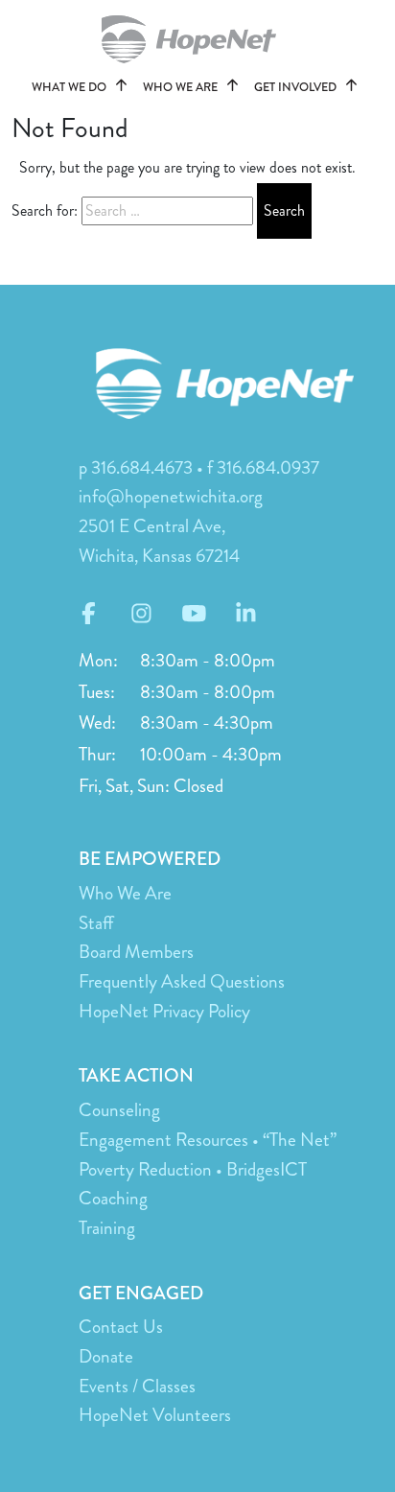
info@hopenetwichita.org (171, 496)
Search (284, 210)
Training (107, 1228)
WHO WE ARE (182, 87)
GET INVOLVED (296, 87)
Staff (96, 923)
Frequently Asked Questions (182, 981)
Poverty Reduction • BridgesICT (193, 1169)
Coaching (113, 1198)
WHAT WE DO (70, 87)
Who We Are (125, 893)
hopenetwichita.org (197, 39)
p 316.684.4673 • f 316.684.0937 (199, 467)
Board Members (136, 952)
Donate (106, 1356)
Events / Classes (137, 1386)
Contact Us (121, 1327)
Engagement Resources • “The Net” (208, 1140)
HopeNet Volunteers (155, 1415)
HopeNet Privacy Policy (164, 1011)
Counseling (119, 1110)
